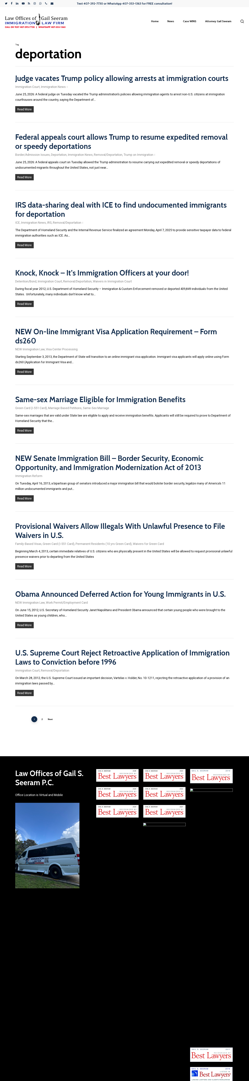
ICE (17, 222)
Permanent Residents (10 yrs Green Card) (104, 544)
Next (50, 719)
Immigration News (53, 87)
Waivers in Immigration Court (112, 281)
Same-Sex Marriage (96, 408)
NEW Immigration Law (30, 349)
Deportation (59, 154)
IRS (49, 222)
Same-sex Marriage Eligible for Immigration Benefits (100, 399)
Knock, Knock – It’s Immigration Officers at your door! (102, 272)
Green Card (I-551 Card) (31, 408)
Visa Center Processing (62, 349)
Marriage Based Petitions (65, 408)
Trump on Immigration (138, 154)
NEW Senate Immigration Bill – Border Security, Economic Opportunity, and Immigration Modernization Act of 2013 (109, 463)
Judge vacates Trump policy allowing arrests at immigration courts (121, 78)
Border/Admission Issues (32, 154)
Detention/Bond (25, 281)
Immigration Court (27, 87)
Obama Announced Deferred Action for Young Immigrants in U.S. (120, 594)
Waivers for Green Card (148, 544)
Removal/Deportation (108, 154)
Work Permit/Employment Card (67, 602)
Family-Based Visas (28, 544)
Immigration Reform (28, 476)
